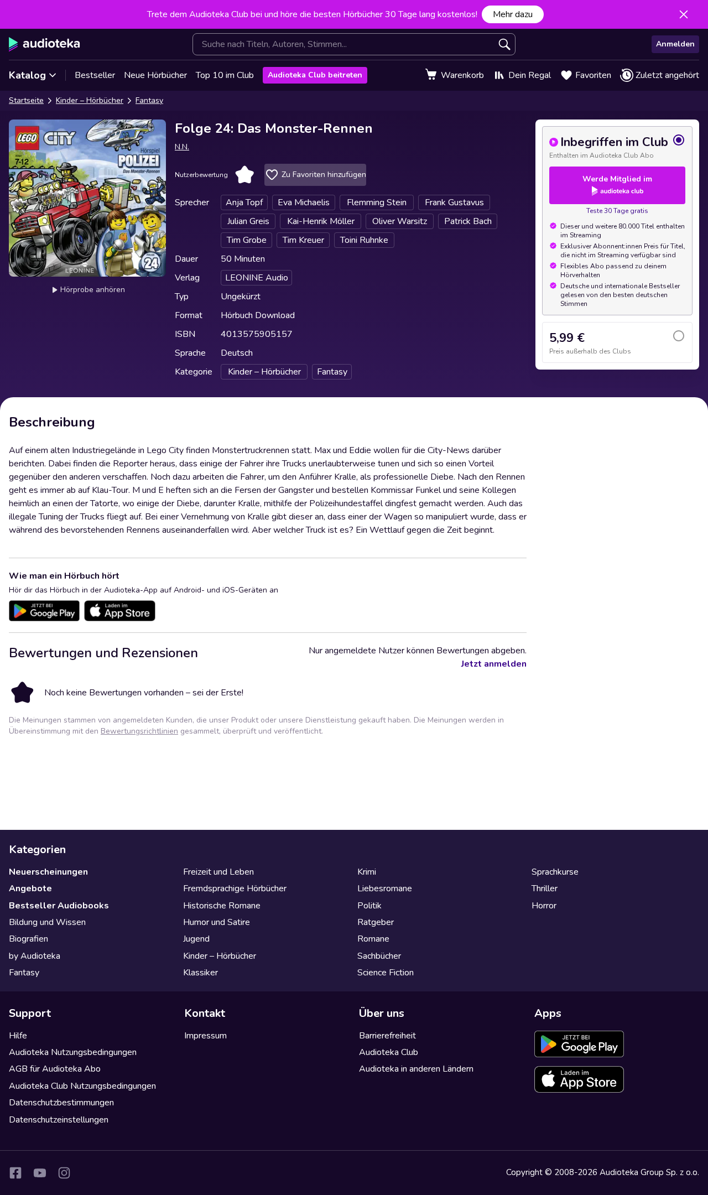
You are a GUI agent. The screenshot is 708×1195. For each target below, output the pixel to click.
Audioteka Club (388, 1052)
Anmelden (675, 44)
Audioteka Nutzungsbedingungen (73, 1052)
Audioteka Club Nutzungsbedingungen (82, 1086)
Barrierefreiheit (387, 1036)
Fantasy (149, 100)
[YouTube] (39, 1173)
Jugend (196, 939)
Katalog (27, 75)
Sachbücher (379, 956)
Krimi (366, 872)
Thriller (545, 888)
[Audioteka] (44, 44)
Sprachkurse (555, 872)
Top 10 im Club (225, 75)
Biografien (28, 939)
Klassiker (200, 973)
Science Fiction (385, 973)
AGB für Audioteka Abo (55, 1069)
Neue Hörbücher (155, 75)
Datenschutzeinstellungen (58, 1120)
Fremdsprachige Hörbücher (235, 888)
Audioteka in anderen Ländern (416, 1069)
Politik (369, 906)
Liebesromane (384, 888)
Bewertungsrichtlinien (139, 731)
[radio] (617, 146)
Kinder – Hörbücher (89, 100)
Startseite (26, 100)
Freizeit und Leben (218, 872)
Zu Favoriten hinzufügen (324, 174)
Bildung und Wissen (47, 922)
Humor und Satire (216, 922)
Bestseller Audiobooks (59, 906)
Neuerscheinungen (48, 872)
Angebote (30, 888)
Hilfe (18, 1036)
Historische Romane (222, 906)
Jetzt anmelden (494, 664)
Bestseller (95, 75)
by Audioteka (34, 956)
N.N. (182, 147)
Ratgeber (375, 922)
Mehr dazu (513, 14)
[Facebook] (15, 1173)
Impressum (205, 1036)
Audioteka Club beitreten (315, 75)
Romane (373, 939)
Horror (544, 906)
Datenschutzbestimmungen (61, 1103)
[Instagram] (64, 1173)
